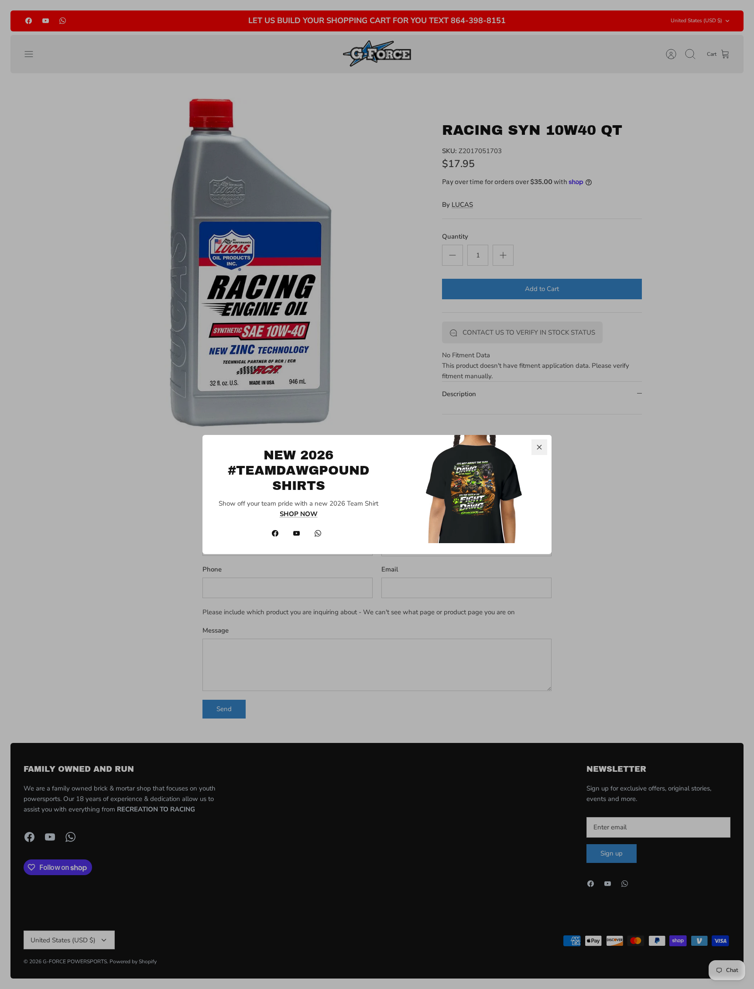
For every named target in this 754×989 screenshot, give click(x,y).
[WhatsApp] (317, 533)
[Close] (539, 447)
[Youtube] (296, 533)
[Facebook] (275, 533)
